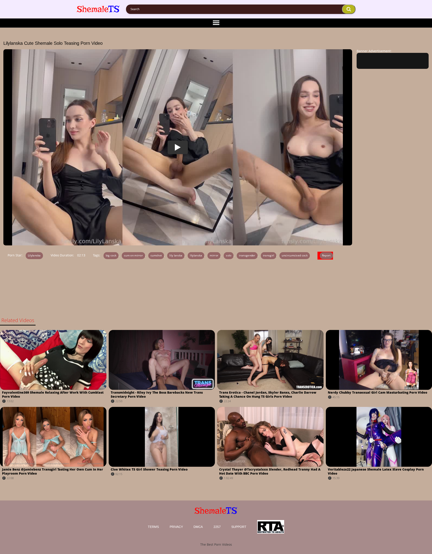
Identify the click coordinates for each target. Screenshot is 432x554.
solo (228, 255)
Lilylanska (34, 255)
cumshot (156, 255)
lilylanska (196, 255)
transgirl (268, 255)
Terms (153, 527)
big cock (111, 255)
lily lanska (175, 255)
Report (326, 255)
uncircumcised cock (294, 255)
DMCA (198, 527)
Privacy (176, 527)
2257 (217, 527)
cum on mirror (133, 255)
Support (238, 527)
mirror (214, 255)
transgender (247, 255)
